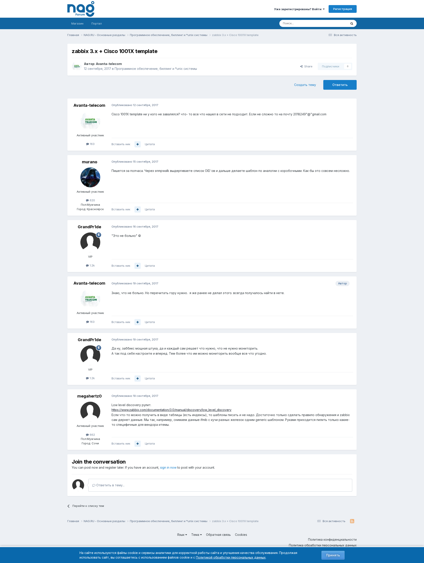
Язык (181, 534)
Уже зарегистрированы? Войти (298, 9)
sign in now (168, 467)
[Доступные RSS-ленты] (352, 521)
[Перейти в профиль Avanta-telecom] (76, 66)
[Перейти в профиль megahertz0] (90, 412)
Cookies (241, 534)
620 (92, 200)
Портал (96, 23)
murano (89, 162)
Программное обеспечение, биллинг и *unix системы (156, 68)
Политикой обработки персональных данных (231, 557)
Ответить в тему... (110, 485)
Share (307, 66)
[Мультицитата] (137, 144)
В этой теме (333, 23)
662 (92, 434)
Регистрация (342, 9)
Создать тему (305, 85)
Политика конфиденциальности (332, 539)
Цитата (150, 144)
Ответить (340, 85)
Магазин (77, 23)
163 (92, 144)
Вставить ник (121, 144)
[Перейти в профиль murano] (90, 177)
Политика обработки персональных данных (323, 545)
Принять (333, 555)
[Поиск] (352, 23)
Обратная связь (218, 534)
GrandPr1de (89, 226)
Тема (195, 534)
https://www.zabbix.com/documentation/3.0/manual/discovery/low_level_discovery (171, 410)
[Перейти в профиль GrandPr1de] (90, 242)
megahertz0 (89, 396)
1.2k (92, 265)
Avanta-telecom (109, 64)
